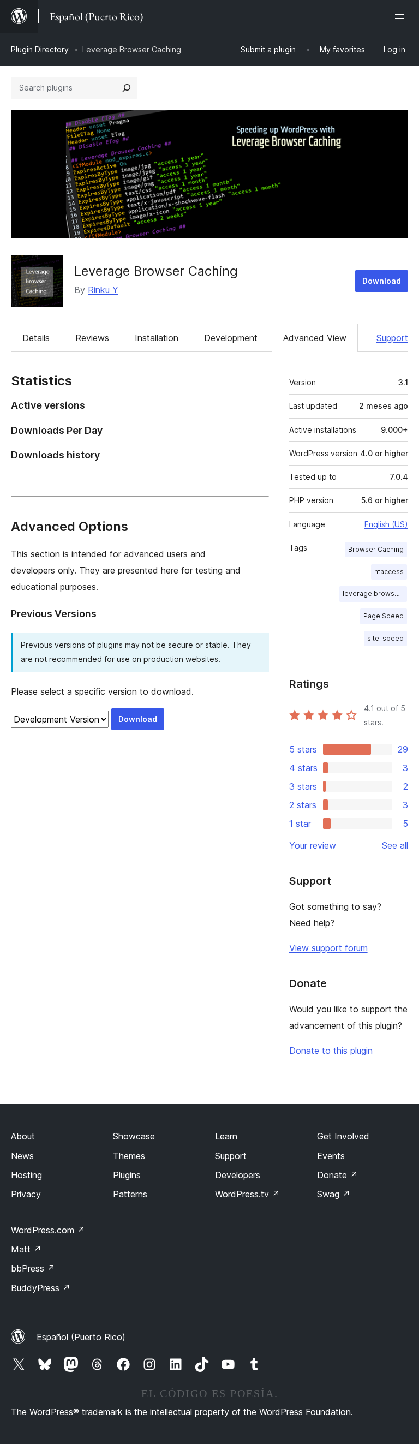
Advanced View (314, 337)
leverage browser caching (375, 593)
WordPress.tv (247, 1194)
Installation (156, 337)
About (23, 1136)
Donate (337, 1174)
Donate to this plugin (331, 1050)
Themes (129, 1155)
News (22, 1155)
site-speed (385, 638)
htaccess (389, 572)
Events (331, 1155)
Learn (226, 1136)
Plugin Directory (40, 49)
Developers (237, 1174)
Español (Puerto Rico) (81, 1337)
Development (231, 337)
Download (381, 280)
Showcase (134, 1136)
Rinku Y (103, 289)
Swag (333, 1194)
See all (395, 845)
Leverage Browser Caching (156, 271)
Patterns (130, 1194)
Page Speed (383, 616)
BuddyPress (40, 1287)
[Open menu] (401, 16)
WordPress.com (48, 1230)
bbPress (33, 1268)
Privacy (26, 1194)
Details (36, 337)
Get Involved (343, 1136)
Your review (312, 845)
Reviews (92, 337)
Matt (26, 1249)
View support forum (328, 947)
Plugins (127, 1174)
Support (392, 337)
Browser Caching (376, 549)
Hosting (26, 1174)
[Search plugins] (126, 88)
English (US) (386, 524)
